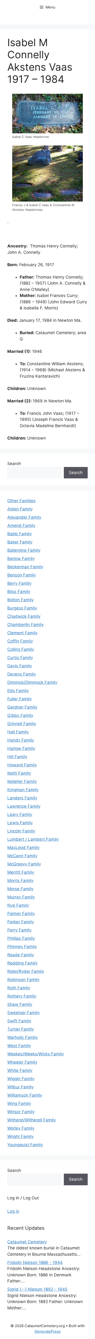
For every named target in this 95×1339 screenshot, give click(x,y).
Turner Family (20, 1029)
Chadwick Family (23, 616)
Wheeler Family (22, 1062)
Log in (13, 1211)
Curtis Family (20, 657)
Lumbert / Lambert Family (33, 839)
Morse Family (20, 888)
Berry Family (19, 583)
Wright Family (20, 1136)
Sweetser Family (23, 1012)
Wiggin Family (20, 1078)
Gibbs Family (20, 715)
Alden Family (20, 509)
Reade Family (20, 954)
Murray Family (21, 897)
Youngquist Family (25, 1144)
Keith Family (19, 773)
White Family (19, 1070)
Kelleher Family (22, 781)
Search (14, 463)
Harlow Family (21, 748)
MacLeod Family (23, 847)
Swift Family (19, 1020)
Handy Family (20, 740)
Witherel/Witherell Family (31, 1120)
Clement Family (22, 632)
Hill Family (17, 756)
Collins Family (20, 649)
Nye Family (18, 905)
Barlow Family (21, 558)
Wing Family (19, 1103)
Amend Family (21, 525)
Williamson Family (24, 1095)
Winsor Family (21, 1111)
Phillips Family (21, 938)
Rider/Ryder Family (25, 971)
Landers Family (22, 798)
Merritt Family (20, 872)
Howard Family (22, 765)
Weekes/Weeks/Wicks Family (35, 1053)
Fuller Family (19, 698)
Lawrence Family (23, 806)
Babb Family (19, 533)
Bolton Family (20, 599)
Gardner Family (22, 707)
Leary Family (19, 814)
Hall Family (18, 731)
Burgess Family (22, 608)
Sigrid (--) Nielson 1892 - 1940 (37, 1289)
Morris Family (20, 880)
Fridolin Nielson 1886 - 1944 (35, 1262)
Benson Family (21, 575)
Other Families (21, 500)
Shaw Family (19, 1004)
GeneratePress (48, 1331)
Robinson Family (23, 979)
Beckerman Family (25, 566)
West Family (19, 1045)
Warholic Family (22, 1037)
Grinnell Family (21, 723)
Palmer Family (21, 913)
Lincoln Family (21, 831)
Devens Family (21, 674)
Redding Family (22, 963)
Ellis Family (18, 690)
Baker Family (19, 542)
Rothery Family (21, 996)
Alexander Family (24, 517)
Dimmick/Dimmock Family (32, 682)
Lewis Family (20, 822)
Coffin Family (20, 641)
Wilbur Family (20, 1087)
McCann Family (22, 855)
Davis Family (19, 665)
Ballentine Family (23, 550)
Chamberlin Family (25, 624)
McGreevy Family (24, 864)
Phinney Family (22, 946)
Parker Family (20, 921)
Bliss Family (18, 591)
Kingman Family (22, 789)
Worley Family (20, 1128)
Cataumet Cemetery (27, 1241)
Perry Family (19, 930)
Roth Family (18, 987)
